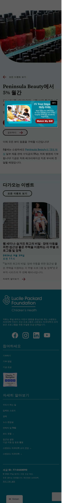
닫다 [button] (54, 103)
